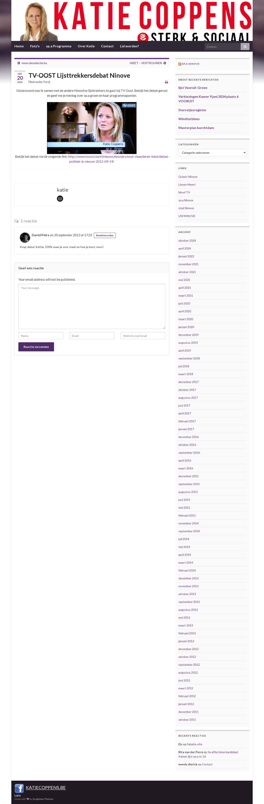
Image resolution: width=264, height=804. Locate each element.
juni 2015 (184, 499)
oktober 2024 (187, 240)
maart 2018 (185, 374)
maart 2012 (185, 688)
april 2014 (184, 554)
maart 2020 (185, 319)
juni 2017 (184, 405)
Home (19, 46)
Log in (17, 795)
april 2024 (184, 248)
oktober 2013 (187, 594)
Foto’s (35, 46)
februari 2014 (187, 570)
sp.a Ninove (191, 63)
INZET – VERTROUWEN (146, 63)
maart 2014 (185, 562)
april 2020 (184, 311)
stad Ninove (186, 208)
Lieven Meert (187, 184)
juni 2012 (184, 680)
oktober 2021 (187, 272)
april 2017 (184, 413)
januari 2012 (186, 704)
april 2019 (184, 350)
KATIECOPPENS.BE (46, 787)
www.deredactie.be (34, 63)
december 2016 (188, 437)
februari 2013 (187, 633)
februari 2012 (187, 696)
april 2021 (184, 287)
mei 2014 (184, 547)
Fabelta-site (194, 744)
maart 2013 (185, 625)
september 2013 (189, 602)
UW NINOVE (186, 216)
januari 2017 (186, 429)
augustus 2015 (188, 492)
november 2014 (188, 523)
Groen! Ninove (187, 176)
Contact (107, 46)
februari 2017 (187, 421)
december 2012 (188, 649)
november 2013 (188, 586)
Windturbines (189, 119)
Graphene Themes (43, 798)
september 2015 (189, 484)
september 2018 (189, 358)
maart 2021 (185, 295)
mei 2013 (184, 617)
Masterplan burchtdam (196, 128)
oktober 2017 (187, 389)
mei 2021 (184, 280)
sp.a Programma (58, 46)
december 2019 (188, 334)
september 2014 (189, 531)
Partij (46, 82)
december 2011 (188, 711)
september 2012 (189, 664)
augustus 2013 (188, 609)
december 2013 (188, 578)
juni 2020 (184, 303)
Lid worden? (129, 46)
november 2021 (188, 264)
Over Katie (86, 46)
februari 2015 (187, 515)
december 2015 (188, 476)
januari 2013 (186, 641)
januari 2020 (186, 327)
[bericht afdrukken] (166, 82)
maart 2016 (185, 468)
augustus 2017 (188, 397)
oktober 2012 (187, 656)
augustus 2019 (188, 342)
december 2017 (188, 382)
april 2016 (184, 460)
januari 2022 (186, 256)
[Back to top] (255, 795)
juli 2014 (183, 539)
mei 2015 (184, 507)
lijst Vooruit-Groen (192, 87)
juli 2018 (183, 366)
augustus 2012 (188, 672)
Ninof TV (184, 192)
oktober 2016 (187, 444)
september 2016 (189, 452)
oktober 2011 (187, 719)
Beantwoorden (104, 235)
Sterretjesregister (192, 110)
